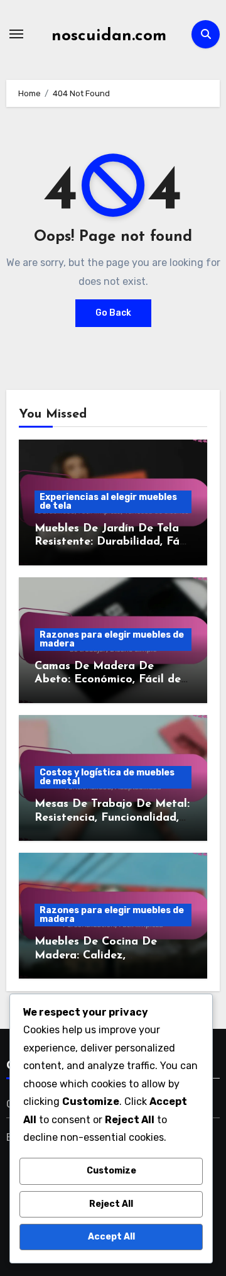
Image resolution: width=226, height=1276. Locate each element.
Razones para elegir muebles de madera (112, 639)
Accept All (111, 1236)
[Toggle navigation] (16, 34)
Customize (111, 1170)
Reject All (111, 1204)
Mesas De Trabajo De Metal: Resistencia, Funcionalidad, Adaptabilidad (112, 818)
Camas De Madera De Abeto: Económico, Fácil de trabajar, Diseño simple (108, 680)
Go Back (113, 313)
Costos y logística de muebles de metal (107, 777)
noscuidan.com (108, 36)
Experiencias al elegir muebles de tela (108, 501)
